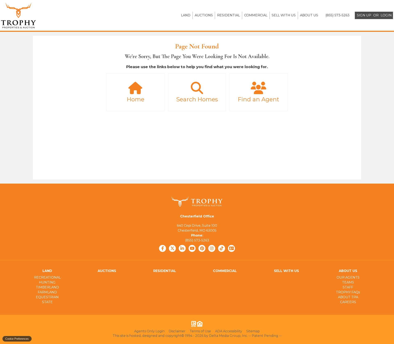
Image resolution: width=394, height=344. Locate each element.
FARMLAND (47, 292)
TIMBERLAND (47, 287)
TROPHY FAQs (348, 292)
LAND (185, 15)
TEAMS (348, 282)
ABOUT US (309, 15)
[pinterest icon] (201, 248)
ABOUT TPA (348, 297)
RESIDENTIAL (228, 15)
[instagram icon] (211, 248)
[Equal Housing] (200, 324)
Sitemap (253, 331)
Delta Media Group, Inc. (228, 336)
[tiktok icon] (221, 248)
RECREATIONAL (47, 277)
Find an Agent (258, 99)
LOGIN (386, 15)
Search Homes (197, 99)
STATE (47, 302)
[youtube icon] (192, 248)
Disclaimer (177, 331)
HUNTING (47, 282)
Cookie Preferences (17, 338)
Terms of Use (200, 331)
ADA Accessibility (228, 331)
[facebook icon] (162, 248)
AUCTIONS (204, 15)
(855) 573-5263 (197, 240)
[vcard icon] (231, 248)
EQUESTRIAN (47, 297)
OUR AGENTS (348, 277)
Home (135, 99)
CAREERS (348, 302)
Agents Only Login (149, 331)
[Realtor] (193, 324)
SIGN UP (364, 15)
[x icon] (172, 248)
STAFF (348, 287)
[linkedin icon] (182, 248)
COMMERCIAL (255, 15)
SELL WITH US (284, 15)
